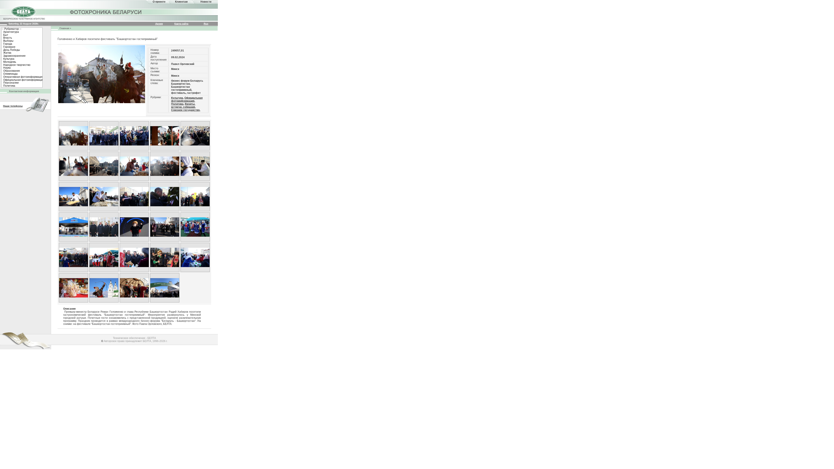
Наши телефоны (13, 106)
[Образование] (22, 71)
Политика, (177, 104)
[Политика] (22, 86)
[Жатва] (22, 52)
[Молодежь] (22, 62)
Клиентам (181, 1)
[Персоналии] (22, 82)
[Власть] (22, 38)
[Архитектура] (22, 32)
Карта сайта (181, 23)
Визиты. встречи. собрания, (183, 105)
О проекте (159, 1)
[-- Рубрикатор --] (22, 29)
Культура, (177, 97)
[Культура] (22, 59)
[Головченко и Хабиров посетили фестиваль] (103, 227)
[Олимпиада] (22, 74)
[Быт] (22, 35)
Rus (206, 23)
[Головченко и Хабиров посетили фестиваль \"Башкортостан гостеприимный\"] (73, 135)
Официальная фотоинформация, (187, 99)
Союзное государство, (185, 110)
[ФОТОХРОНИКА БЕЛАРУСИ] (106, 12)
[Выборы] (22, 41)
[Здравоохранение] (22, 56)
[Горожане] (22, 47)
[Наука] (22, 67)
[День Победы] (22, 50)
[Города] (22, 44)
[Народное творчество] (22, 65)
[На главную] (24, 12)
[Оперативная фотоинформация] (22, 77)
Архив (159, 23)
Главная (64, 28)
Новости (205, 1)
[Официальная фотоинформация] (22, 80)
